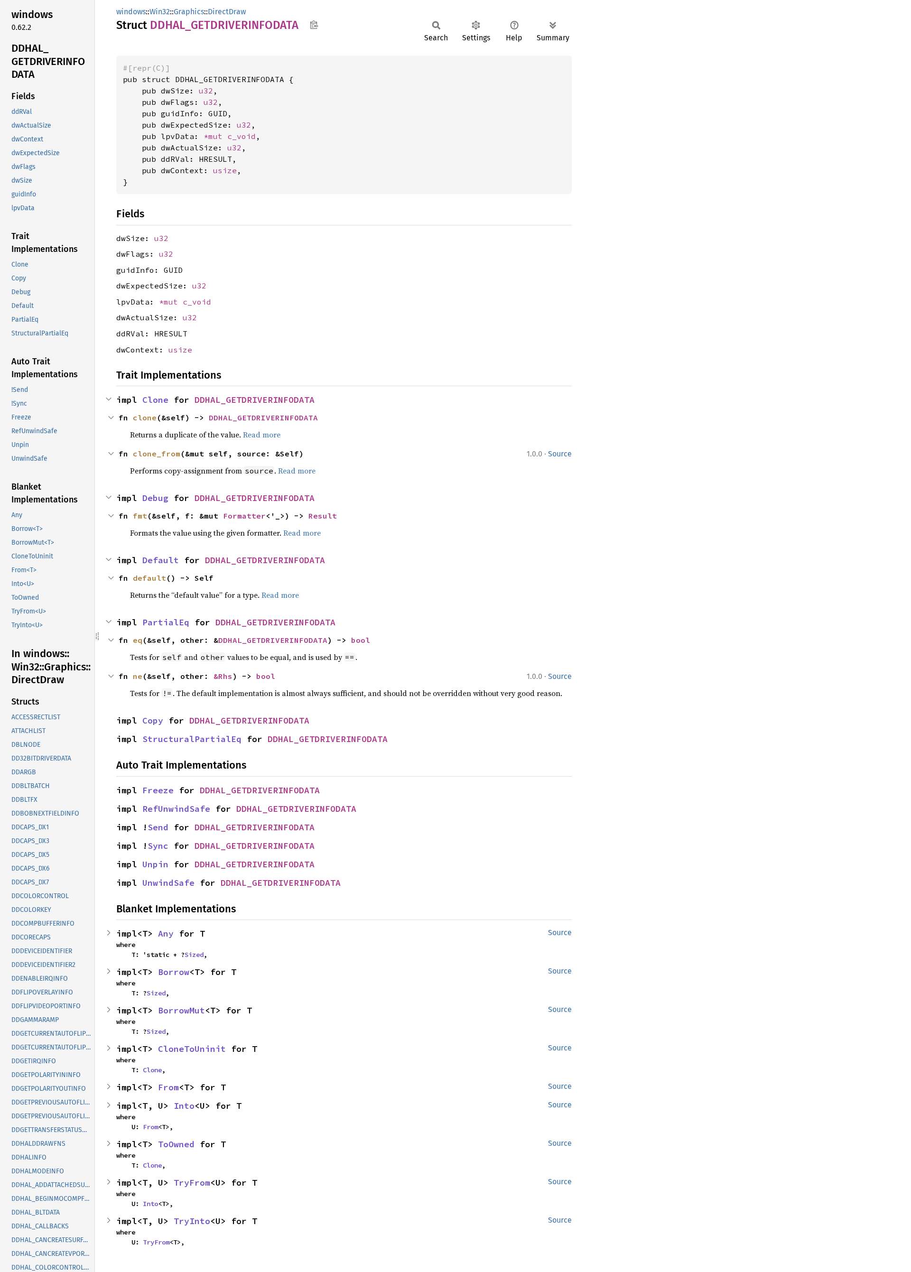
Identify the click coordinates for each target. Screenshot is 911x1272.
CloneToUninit (192, 1048)
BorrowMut (181, 1010)
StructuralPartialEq (192, 738)
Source (560, 453)
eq (137, 640)
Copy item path (314, 25)
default (149, 578)
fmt (140, 515)
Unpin (155, 864)
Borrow (173, 971)
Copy (152, 720)
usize (225, 170)
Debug (155, 497)
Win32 (159, 11)
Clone (155, 399)
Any (166, 933)
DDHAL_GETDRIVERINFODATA (255, 399)
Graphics (189, 11)
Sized (194, 954)
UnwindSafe (168, 882)
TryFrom (192, 1182)
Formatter (244, 515)
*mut (215, 136)
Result (322, 515)
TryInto (192, 1221)
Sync (158, 845)
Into (184, 1105)
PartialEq (165, 622)
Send (158, 827)
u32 (206, 90)
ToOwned (176, 1144)
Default (160, 560)
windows (131, 11)
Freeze (158, 790)
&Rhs (223, 676)
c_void (241, 136)
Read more (261, 434)
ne (137, 676)
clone (145, 417)
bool (360, 640)
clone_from (156, 453)
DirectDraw (227, 11)
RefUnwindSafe (176, 808)
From (168, 1087)
